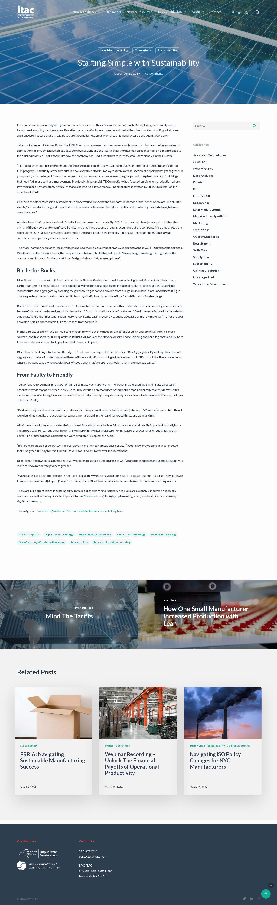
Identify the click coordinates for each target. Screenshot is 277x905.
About (196, 12)
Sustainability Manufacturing (112, 542)
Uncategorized (203, 277)
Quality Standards (206, 236)
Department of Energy (59, 534)
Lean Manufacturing (114, 50)
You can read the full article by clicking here (95, 511)
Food (196, 189)
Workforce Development (211, 284)
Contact (215, 12)
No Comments (153, 73)
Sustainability (167, 50)
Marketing (200, 223)
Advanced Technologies (209, 155)
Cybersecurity (203, 168)
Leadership (201, 202)
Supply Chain (202, 257)
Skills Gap (200, 250)
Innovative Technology (131, 534)
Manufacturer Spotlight (209, 216)
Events (198, 182)
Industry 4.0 (201, 196)
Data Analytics (203, 175)
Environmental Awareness (95, 534)
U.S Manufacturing (206, 270)
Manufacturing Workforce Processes (42, 542)
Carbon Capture (29, 534)
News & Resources (139, 12)
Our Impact (113, 12)
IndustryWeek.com (53, 511)
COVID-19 (200, 162)
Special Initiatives (170, 12)
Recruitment (202, 243)
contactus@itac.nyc (91, 856)
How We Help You (84, 12)
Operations (143, 50)
